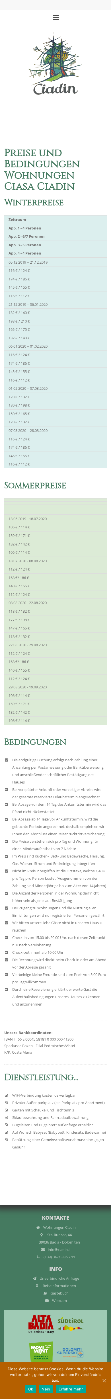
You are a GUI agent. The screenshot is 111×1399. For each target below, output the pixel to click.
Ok (30, 1389)
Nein (46, 1389)
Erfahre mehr (71, 1389)
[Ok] (104, 1380)
